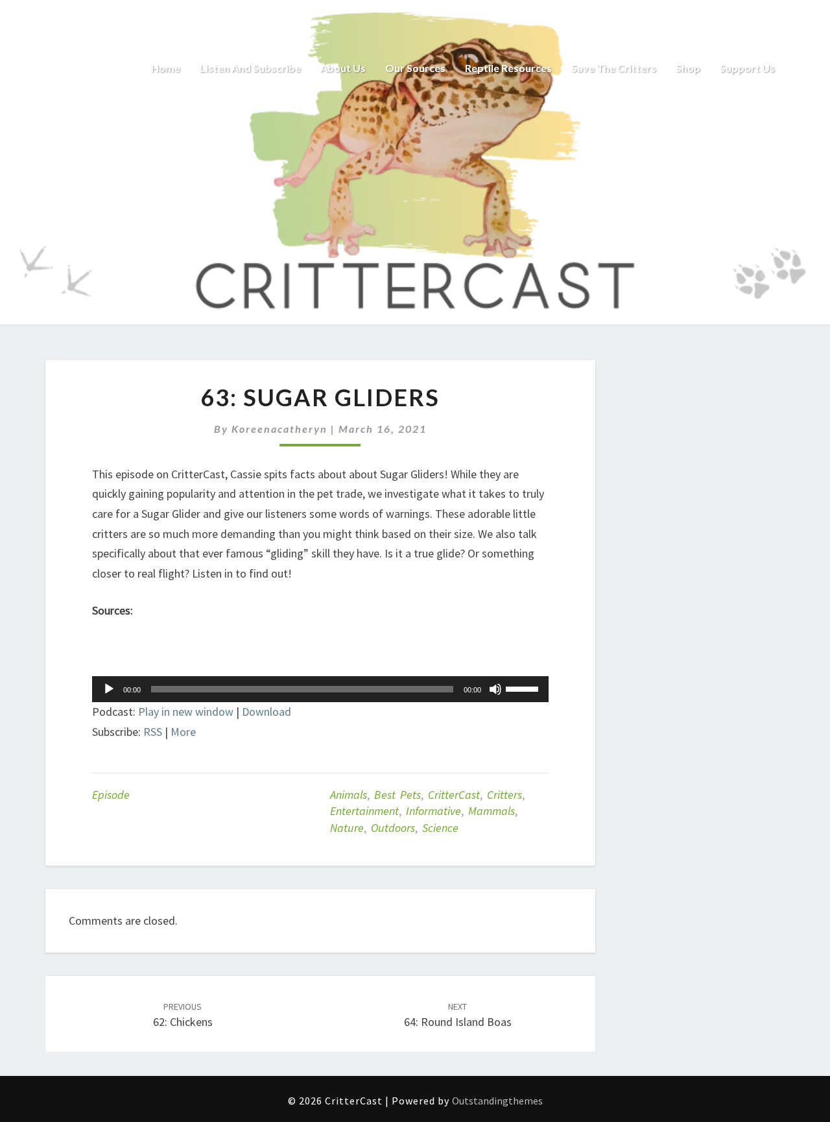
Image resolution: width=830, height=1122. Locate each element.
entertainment (364, 810)
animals (348, 794)
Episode (111, 794)
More (183, 731)
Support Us (747, 68)
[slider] (524, 688)
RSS (152, 731)
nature (347, 827)
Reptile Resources (508, 68)
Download (266, 711)
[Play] (108, 689)
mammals (491, 810)
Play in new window (185, 711)
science (440, 827)
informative (433, 810)
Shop (688, 68)
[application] (320, 689)
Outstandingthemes (497, 1100)
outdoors (393, 827)
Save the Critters (613, 68)
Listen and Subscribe (250, 68)
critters (504, 794)
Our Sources (415, 68)
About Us (343, 68)
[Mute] (495, 689)
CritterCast (454, 794)
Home (165, 68)
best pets (397, 794)
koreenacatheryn (279, 428)
